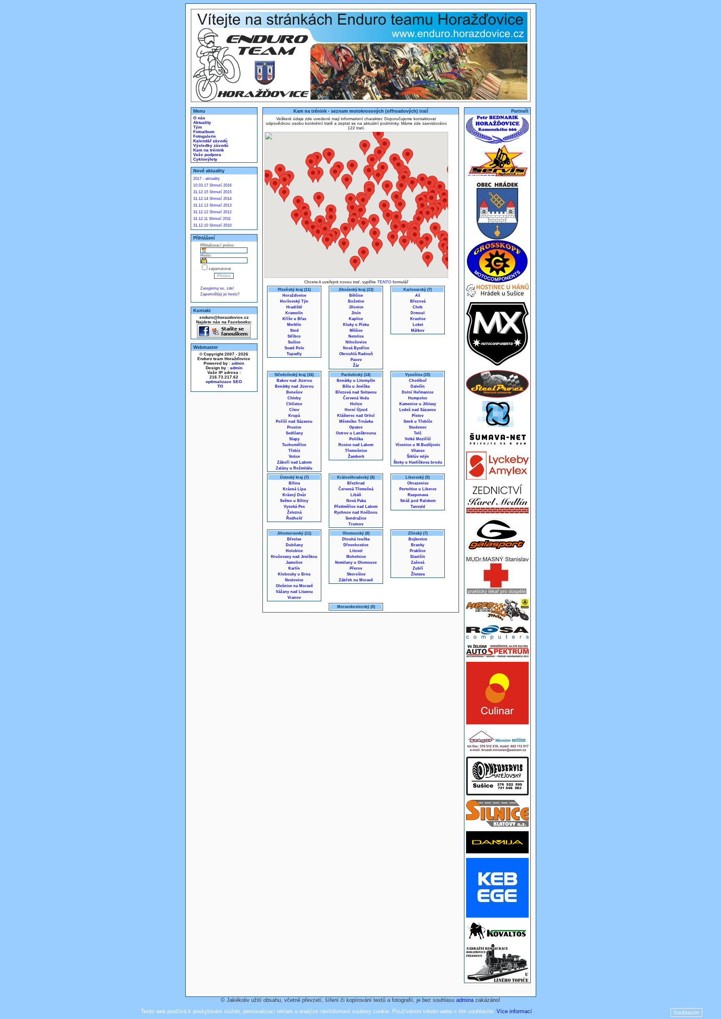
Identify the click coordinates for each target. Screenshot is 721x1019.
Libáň (355, 495)
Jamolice (294, 562)
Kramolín (294, 313)
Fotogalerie (204, 136)
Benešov (294, 392)
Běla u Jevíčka (356, 386)
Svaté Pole (294, 348)
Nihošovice (356, 342)
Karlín (294, 568)
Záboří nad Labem (294, 462)
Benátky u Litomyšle (356, 380)
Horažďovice (294, 295)
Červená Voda (356, 398)
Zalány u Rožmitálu (294, 468)
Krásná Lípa (294, 489)
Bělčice (356, 295)
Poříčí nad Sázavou (294, 421)
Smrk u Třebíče (417, 421)
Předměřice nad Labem (356, 506)
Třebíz (294, 451)
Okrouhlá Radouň (356, 354)
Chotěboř (418, 380)
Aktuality (201, 122)
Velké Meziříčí (418, 439)
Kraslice (418, 319)
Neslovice (294, 580)
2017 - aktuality (206, 179)
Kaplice (356, 319)
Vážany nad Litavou (294, 592)
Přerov (356, 568)
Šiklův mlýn (418, 456)
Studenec (417, 427)
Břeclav (294, 539)
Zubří (418, 568)
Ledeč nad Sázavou (417, 410)
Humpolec (417, 398)
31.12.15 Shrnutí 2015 (212, 192)
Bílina (294, 483)
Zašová (417, 562)
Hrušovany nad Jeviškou (294, 557)
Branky (417, 545)
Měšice (356, 330)
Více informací (514, 1011)
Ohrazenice (418, 483)
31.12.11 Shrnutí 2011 (212, 219)
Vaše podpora (206, 154)
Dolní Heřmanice (418, 392)
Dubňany (294, 545)
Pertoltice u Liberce (417, 489)
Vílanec (418, 451)
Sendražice (355, 518)
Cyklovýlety (204, 159)
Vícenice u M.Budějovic (418, 445)
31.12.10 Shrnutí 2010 (212, 225)
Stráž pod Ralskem (418, 501)
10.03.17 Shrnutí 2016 (212, 185)
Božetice (356, 301)
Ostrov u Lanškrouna (356, 433)
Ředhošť (294, 518)
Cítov (294, 410)
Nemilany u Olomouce (356, 562)
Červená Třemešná (355, 489)
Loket (418, 325)
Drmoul (418, 313)
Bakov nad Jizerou (294, 380)
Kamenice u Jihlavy (417, 404)
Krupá (294, 416)
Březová (418, 301)
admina (465, 1000)
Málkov (417, 330)
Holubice (294, 551)
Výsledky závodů (210, 145)
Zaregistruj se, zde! (217, 288)
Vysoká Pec (294, 506)
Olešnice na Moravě (294, 586)
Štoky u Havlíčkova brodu (417, 462)
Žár (356, 365)
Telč (417, 433)
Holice (356, 404)
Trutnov (355, 524)
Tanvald (418, 506)
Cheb (418, 307)
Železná (294, 512)
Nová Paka (356, 501)
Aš (417, 295)
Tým (197, 127)
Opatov (356, 427)
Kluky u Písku (356, 325)
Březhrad (356, 483)
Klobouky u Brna (294, 574)
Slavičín (417, 557)
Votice (294, 456)
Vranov (294, 597)
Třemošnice (356, 451)
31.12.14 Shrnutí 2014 (212, 199)
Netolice (356, 336)
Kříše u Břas (294, 319)
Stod (294, 330)
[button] (318, 234)
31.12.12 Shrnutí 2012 (212, 212)
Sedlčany (294, 433)
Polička (356, 439)
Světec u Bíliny (294, 501)
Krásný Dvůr (294, 495)
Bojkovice (417, 539)
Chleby (294, 398)
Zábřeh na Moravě (356, 580)
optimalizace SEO (224, 381)
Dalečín (418, 386)
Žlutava (418, 574)
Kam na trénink (208, 150)
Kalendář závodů (209, 141)
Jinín (356, 313)
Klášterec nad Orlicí (356, 416)
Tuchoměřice (294, 445)
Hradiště (294, 307)
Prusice (294, 427)
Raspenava (418, 495)
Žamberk (356, 456)
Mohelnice (356, 557)
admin (238, 363)
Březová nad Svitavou (356, 392)
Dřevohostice (355, 545)
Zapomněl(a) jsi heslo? (219, 294)
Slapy (294, 439)
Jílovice (356, 307)
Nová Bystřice (356, 348)
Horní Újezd (356, 410)
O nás (198, 118)
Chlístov (294, 404)
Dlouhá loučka (356, 539)
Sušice (294, 342)
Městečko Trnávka (356, 421)
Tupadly (294, 354)
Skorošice (356, 574)
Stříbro (294, 336)
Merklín (294, 325)
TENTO (384, 282)
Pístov (418, 416)
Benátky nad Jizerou (294, 386)
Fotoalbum (203, 131)
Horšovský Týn (294, 301)
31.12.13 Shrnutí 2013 (212, 205)
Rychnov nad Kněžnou (356, 512)
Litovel (356, 551)
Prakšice (418, 551)
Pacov (356, 360)
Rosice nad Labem (355, 445)
